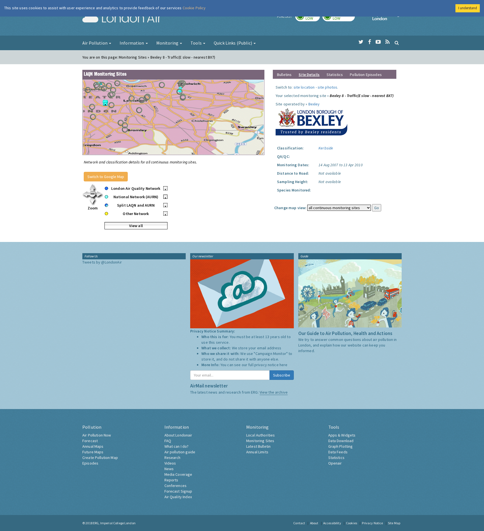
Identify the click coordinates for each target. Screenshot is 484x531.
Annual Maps (93, 446)
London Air (121, 18)
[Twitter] (361, 42)
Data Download (341, 440)
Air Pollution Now (96, 435)
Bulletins (284, 74)
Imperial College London (387, 18)
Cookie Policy (194, 7)
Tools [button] (196, 43)
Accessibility (332, 523)
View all (136, 225)
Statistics (335, 74)
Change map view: (290, 207)
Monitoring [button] (168, 43)
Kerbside (325, 148)
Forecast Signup (178, 491)
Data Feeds (338, 451)
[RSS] (387, 42)
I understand (467, 8)
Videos (170, 463)
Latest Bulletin (258, 446)
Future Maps (93, 451)
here (284, 364)
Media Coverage (178, 474)
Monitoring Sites (260, 440)
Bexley (314, 104)
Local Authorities (260, 435)
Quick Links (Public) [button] (233, 43)
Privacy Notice (372, 523)
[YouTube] (378, 42)
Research (172, 457)
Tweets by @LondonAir (102, 262)
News (169, 468)
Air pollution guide (180, 451)
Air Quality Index (178, 496)
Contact (299, 523)
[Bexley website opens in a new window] (311, 120)
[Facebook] (369, 42)
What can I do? (176, 446)
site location (304, 87)
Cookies (351, 523)
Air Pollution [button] (95, 43)
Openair (335, 463)
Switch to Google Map (105, 176)
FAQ (167, 440)
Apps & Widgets (342, 435)
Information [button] (132, 43)
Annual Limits (257, 451)
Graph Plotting (340, 446)
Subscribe (281, 375)
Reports (171, 479)
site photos (328, 87)
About (314, 523)
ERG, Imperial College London (114, 523)
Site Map (394, 523)
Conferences (175, 485)
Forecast (90, 440)
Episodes (90, 463)
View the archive (274, 392)
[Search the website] (397, 42)
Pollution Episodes (366, 74)
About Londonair (178, 435)
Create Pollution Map (100, 457)
